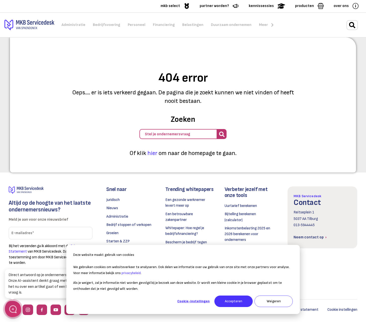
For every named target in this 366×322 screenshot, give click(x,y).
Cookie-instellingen (193, 301)
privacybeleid (131, 273)
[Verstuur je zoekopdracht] (222, 134)
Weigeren (274, 301)
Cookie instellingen (342, 309)
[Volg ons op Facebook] (42, 310)
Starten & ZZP (118, 241)
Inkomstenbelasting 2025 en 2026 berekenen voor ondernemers (247, 234)
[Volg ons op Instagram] (28, 310)
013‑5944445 (304, 225)
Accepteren (233, 301)
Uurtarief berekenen (241, 205)
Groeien (112, 233)
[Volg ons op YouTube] (56, 310)
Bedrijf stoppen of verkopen (128, 224)
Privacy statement (303, 309)
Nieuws (112, 208)
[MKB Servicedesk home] (50, 190)
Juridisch (113, 199)
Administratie (117, 216)
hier (152, 153)
